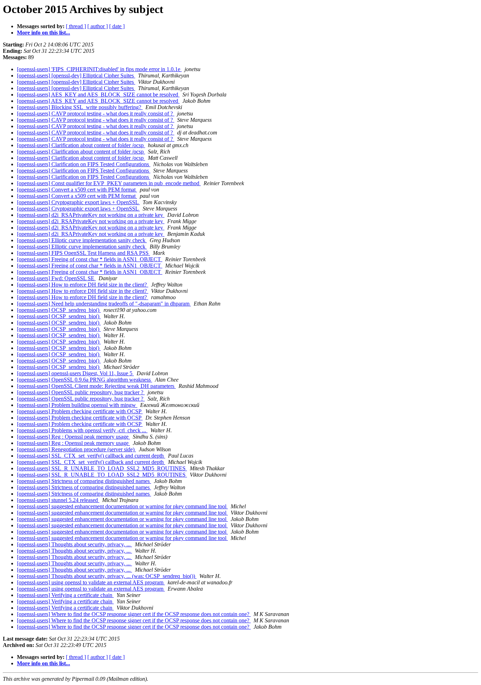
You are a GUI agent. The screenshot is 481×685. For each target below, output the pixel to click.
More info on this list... (43, 33)
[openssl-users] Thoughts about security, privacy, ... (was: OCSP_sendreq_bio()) (106, 576)
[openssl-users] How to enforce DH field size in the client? (82, 285)
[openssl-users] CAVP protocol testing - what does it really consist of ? (95, 114)
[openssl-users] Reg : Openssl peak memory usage (73, 437)
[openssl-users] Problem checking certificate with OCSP (80, 411)
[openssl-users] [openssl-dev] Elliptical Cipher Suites (76, 75)
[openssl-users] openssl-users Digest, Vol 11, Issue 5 (75, 373)
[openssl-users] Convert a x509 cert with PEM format (77, 190)
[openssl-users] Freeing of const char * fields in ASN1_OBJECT (89, 259)
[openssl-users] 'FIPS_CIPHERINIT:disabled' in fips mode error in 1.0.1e (99, 69)
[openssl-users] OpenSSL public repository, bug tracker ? (81, 392)
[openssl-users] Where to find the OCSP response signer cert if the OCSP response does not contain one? (134, 614)
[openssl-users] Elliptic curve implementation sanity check (82, 240)
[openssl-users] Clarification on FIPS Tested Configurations (83, 164)
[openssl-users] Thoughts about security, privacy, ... (74, 544)
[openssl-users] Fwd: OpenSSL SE (56, 278)
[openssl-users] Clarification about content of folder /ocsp (81, 145)
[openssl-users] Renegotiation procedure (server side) (76, 449)
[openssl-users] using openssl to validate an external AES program (91, 582)
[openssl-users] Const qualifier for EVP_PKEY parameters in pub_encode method (109, 183)
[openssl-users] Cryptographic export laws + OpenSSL (78, 202)
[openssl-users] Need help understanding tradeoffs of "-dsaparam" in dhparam (104, 304)
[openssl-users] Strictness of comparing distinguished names (84, 481)
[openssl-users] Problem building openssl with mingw (77, 405)
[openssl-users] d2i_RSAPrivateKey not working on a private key (90, 215)
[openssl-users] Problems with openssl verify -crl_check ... (82, 430)
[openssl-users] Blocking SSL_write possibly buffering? (80, 107)
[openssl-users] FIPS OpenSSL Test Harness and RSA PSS (83, 253)
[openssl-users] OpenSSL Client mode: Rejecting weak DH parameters (96, 386)
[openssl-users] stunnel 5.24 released (58, 500)
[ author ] (97, 26)
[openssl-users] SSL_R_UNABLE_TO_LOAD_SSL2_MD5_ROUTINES (102, 468)
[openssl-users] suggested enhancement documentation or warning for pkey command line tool (122, 506)
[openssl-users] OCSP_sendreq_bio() (59, 310)
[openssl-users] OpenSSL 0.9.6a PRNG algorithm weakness (84, 380)
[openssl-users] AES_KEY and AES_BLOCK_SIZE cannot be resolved (98, 95)
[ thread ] (76, 26)
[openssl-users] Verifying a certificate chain (65, 595)
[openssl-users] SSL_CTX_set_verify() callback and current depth (91, 456)
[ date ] (117, 26)
